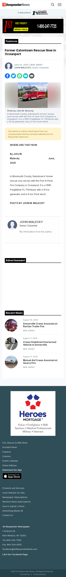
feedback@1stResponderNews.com (19, 549)
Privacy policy (39, 574)
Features (6, 452)
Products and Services (13, 488)
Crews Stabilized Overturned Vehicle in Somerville (39, 343)
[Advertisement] (33, 286)
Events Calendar (10, 461)
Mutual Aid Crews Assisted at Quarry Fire (40, 361)
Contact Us (7, 515)
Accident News (9, 447)
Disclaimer (25, 574)
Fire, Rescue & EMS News (15, 443)
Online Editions (9, 465)
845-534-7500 (14, 540)
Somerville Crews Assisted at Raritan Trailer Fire (40, 325)
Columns (6, 456)
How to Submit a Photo (13, 506)
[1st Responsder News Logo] (16, 4)
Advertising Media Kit (12, 511)
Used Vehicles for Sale (13, 493)
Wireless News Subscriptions (16, 502)
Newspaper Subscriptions (14, 497)
